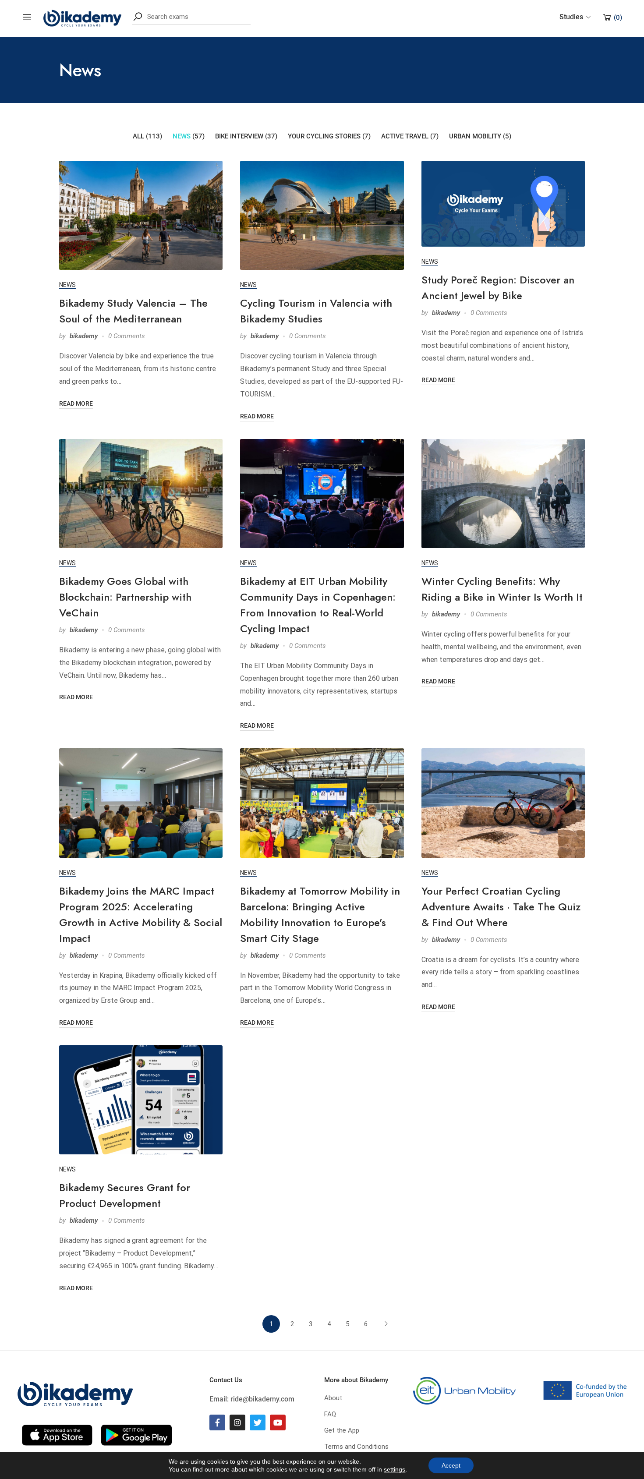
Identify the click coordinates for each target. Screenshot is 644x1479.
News (67, 284)
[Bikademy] (82, 16)
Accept (451, 1465)
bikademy (84, 336)
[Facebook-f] (217, 1422)
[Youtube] (278, 1422)
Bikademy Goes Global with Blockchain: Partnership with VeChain (125, 597)
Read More (76, 403)
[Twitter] (257, 1422)
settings (394, 1469)
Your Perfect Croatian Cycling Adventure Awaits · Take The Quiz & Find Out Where (500, 907)
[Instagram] (237, 1422)
